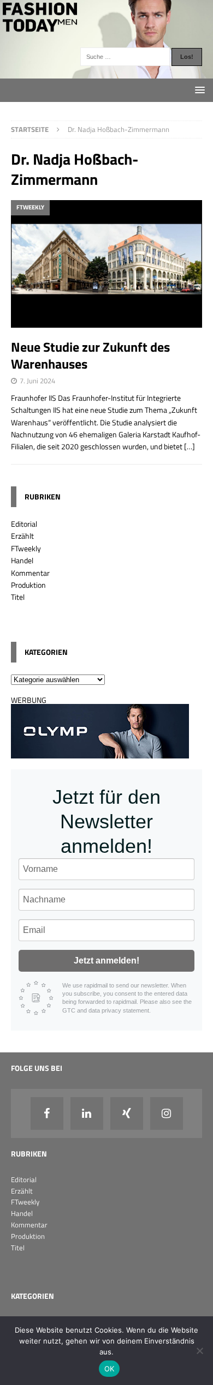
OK (109, 1368)
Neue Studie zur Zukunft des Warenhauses (90, 355)
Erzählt (22, 535)
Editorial (24, 523)
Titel (18, 597)
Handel (22, 560)
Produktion (28, 585)
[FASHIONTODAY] (106, 72)
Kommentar (30, 573)
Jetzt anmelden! (106, 960)
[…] (189, 446)
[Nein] (199, 1350)
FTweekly (26, 548)
